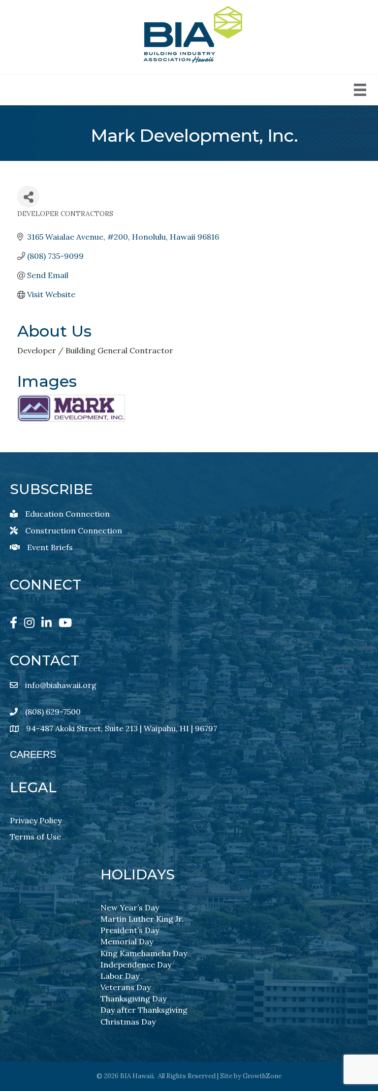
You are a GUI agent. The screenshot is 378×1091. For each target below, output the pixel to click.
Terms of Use (35, 837)
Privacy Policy (36, 820)
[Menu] (360, 90)
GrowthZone (262, 1076)
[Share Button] (28, 197)
